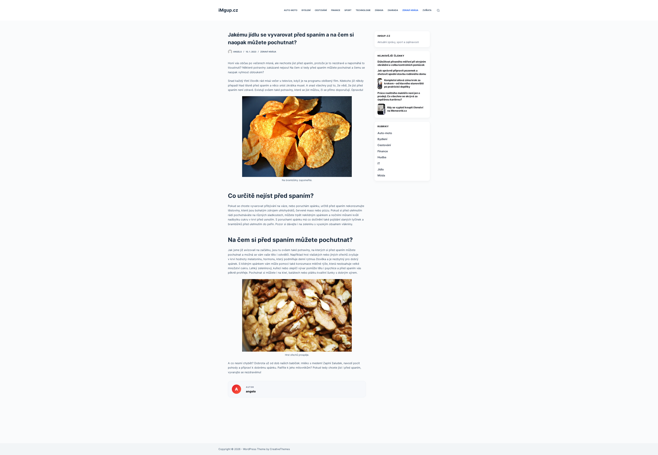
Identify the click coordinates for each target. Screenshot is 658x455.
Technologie (363, 10)
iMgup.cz (228, 10)
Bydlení (306, 10)
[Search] (438, 10)
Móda (381, 175)
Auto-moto (290, 10)
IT (378, 163)
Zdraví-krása (410, 10)
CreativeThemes (280, 449)
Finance (335, 10)
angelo (251, 391)
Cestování (321, 10)
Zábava (379, 10)
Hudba (381, 157)
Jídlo (380, 169)
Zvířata (427, 10)
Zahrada (393, 10)
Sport (347, 10)
